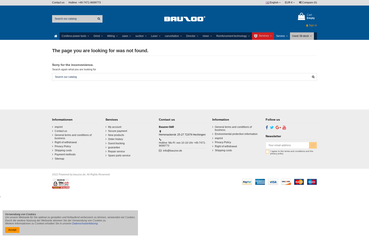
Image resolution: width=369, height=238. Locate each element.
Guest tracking (116, 143)
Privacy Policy (63, 146)
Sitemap (59, 158)
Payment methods (65, 154)
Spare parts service (119, 155)
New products (116, 135)
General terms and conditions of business (73, 137)
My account (114, 126)
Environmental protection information (236, 134)
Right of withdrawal (66, 142)
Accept (12, 229)
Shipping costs (63, 150)
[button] (75, 36)
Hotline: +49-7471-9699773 (85, 2)
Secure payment (117, 131)
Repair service (116, 151)
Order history (115, 139)
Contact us (58, 2)
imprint (59, 126)
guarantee (114, 147)
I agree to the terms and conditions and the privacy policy (291, 152)
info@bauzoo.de (172, 150)
